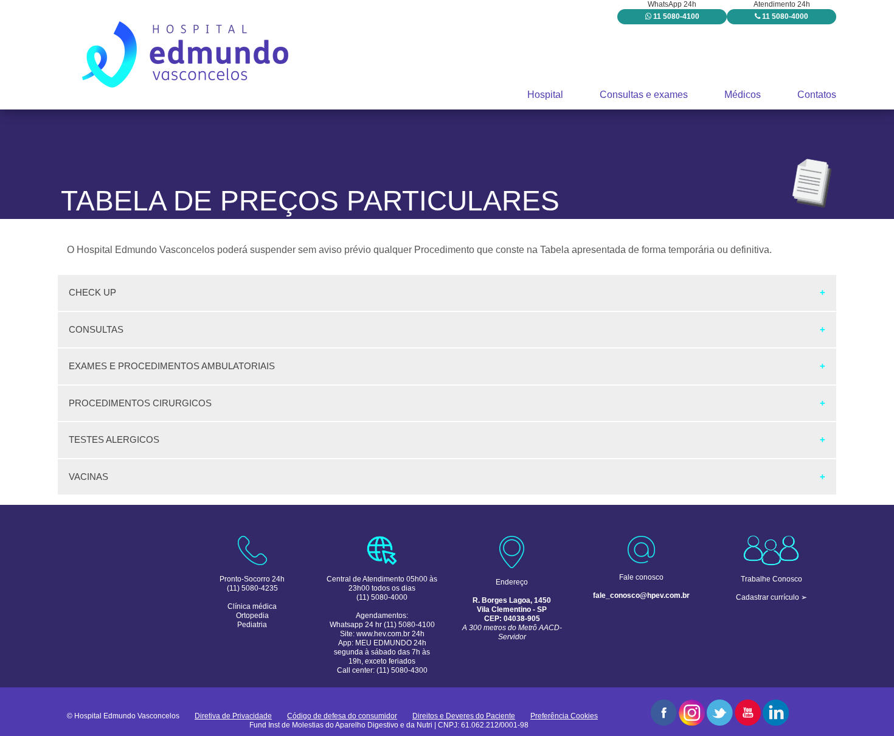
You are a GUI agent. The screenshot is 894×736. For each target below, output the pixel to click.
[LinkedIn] (776, 713)
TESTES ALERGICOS (114, 439)
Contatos (816, 94)
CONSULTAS (96, 329)
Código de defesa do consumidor (342, 716)
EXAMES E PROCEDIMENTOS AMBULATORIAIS (172, 366)
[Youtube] (748, 713)
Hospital (545, 94)
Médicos (742, 94)
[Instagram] (692, 713)
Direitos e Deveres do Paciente (463, 716)
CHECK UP (92, 292)
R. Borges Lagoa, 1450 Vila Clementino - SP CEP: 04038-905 (512, 609)
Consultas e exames (644, 94)
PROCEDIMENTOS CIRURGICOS (140, 403)
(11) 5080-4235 (252, 588)
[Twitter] (720, 713)
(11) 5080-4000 (381, 597)
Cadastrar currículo (767, 597)
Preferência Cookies (564, 716)
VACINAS (88, 476)
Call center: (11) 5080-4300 (382, 670)
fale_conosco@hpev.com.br (641, 595)
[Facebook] (664, 713)
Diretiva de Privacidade (233, 716)
